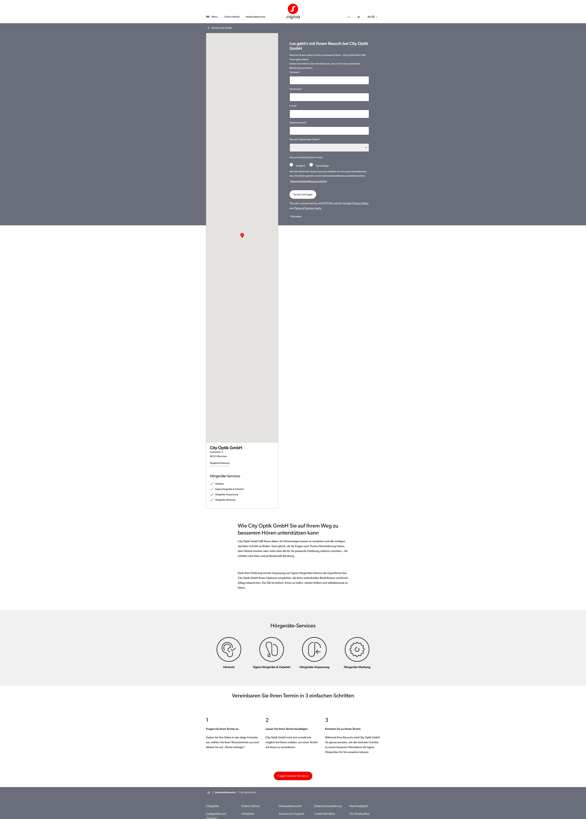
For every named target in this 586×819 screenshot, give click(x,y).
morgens (301, 166)
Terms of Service (304, 208)
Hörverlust (247, 813)
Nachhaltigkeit (358, 806)
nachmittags (322, 166)
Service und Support (291, 813)
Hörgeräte (212, 806)
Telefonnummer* (298, 123)
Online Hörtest (232, 17)
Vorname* (294, 72)
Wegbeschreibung (219, 463)
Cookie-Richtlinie (324, 813)
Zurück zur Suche (222, 28)
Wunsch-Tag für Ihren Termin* (304, 139)
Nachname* (295, 89)
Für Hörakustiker (359, 813)
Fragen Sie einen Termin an (293, 776)
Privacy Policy (360, 203)
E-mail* (293, 106)
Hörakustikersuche (255, 17)
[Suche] (349, 17)
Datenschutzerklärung (328, 806)
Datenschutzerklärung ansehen (308, 181)
